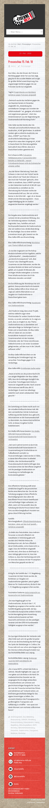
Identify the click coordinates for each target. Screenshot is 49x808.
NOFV (34, 725)
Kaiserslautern (29, 722)
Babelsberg (30, 717)
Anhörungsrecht (16, 717)
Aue (24, 717)
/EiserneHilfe (19, 769)
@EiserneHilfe (19, 776)
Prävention (14, 730)
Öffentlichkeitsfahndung (26, 728)
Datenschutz (40, 802)
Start (19, 44)
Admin (13, 66)
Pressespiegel (26, 44)
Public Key (18, 763)
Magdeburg (14, 725)
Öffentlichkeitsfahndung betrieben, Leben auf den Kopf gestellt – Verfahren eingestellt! (24, 524)
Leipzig (36, 722)
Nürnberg (14, 728)
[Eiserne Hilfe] (24, 25)
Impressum (31, 802)
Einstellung (32, 720)
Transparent (33, 730)
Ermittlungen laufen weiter (30, 368)
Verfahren (14, 733)
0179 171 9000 (19, 755)
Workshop (21, 733)
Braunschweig (15, 720)
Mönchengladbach (25, 725)
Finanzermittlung (17, 722)
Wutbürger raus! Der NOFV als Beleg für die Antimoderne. (22, 661)
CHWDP (24, 720)
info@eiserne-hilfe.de (22, 760)
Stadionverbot (24, 730)
